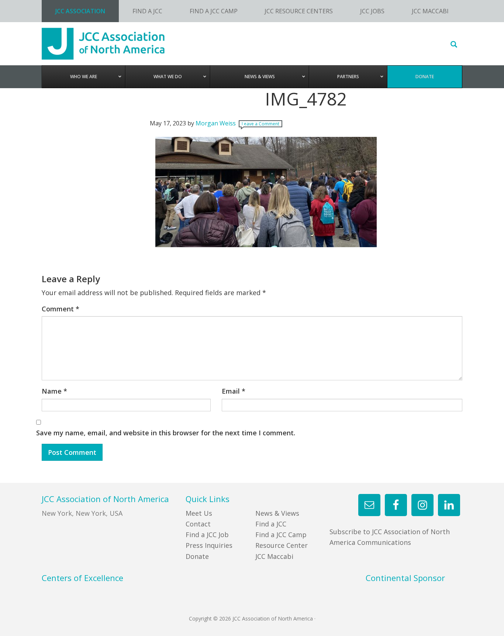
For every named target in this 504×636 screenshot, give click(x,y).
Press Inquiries (209, 545)
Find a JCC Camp (281, 534)
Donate (197, 556)
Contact (198, 523)
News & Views (277, 513)
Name (54, 391)
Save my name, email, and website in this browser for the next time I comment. (165, 432)
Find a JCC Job (207, 534)
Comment (60, 308)
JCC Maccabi (274, 556)
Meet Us (199, 513)
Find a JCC (270, 523)
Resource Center (281, 545)
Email (233, 391)
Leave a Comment (260, 124)
